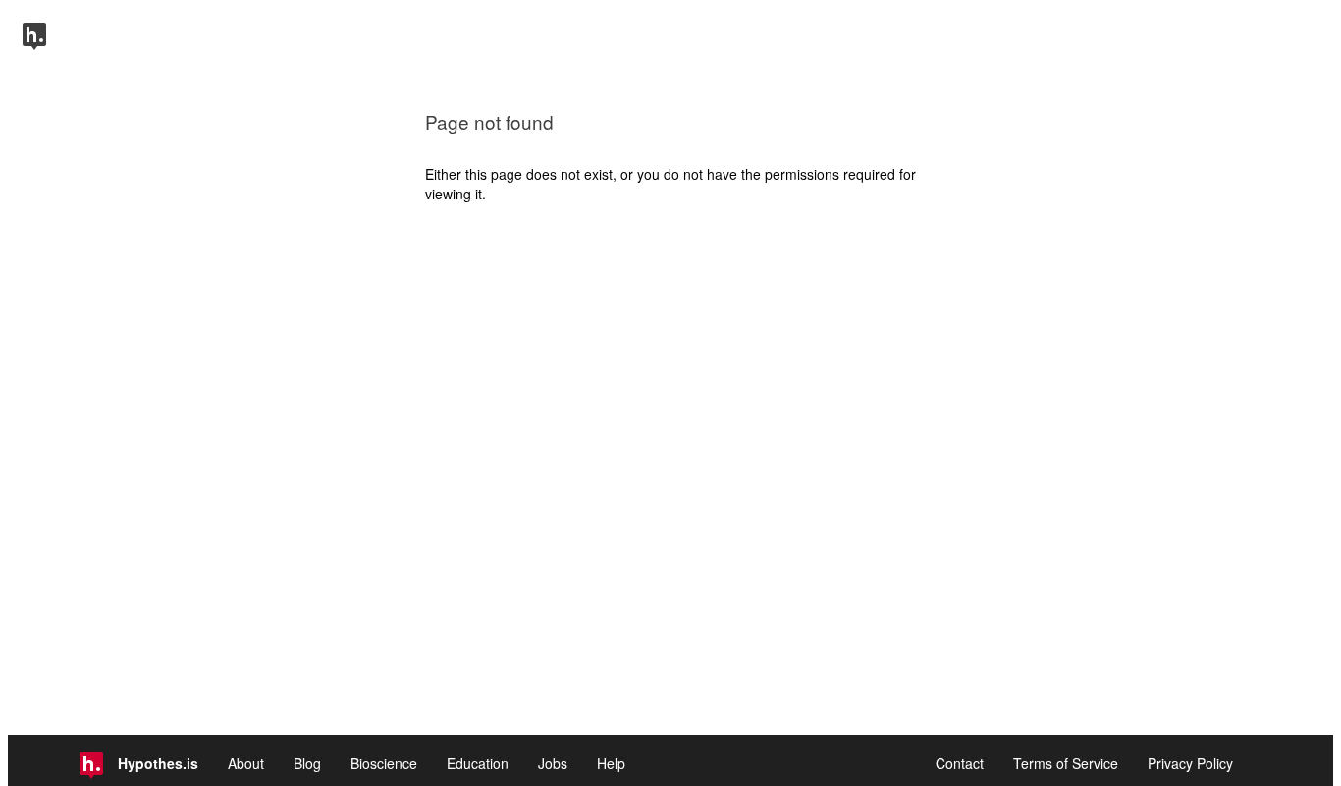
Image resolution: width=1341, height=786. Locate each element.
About (246, 763)
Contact (960, 763)
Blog (307, 763)
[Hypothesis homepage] (34, 44)
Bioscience (383, 763)
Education (478, 763)
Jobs (552, 763)
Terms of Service (1065, 763)
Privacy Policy (1190, 763)
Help (611, 763)
